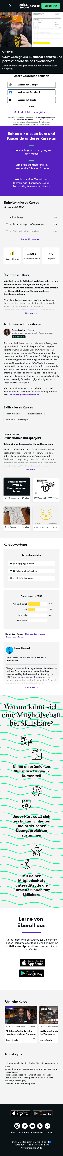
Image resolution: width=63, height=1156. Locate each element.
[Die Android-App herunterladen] (42, 1113)
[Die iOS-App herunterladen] (20, 1113)
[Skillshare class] (21, 1015)
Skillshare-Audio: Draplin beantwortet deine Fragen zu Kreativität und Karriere (21, 1034)
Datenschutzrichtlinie (25, 120)
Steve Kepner (10, 527)
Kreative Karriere (13, 414)
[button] (5, 6)
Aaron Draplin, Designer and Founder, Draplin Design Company (29, 67)
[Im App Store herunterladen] (31, 963)
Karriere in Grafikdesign (17, 419)
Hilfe (28, 1132)
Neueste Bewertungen (14, 637)
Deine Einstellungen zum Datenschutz (29, 1142)
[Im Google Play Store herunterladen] (31, 973)
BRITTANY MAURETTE (43, 498)
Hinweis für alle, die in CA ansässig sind (31, 1145)
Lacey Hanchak (22, 648)
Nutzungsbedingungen (46, 118)
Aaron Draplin (23, 330)
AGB (50, 1132)
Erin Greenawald (12, 498)
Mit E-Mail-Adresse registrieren (31, 112)
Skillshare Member (42, 527)
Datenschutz (39, 1132)
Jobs (21, 1132)
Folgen (31, 330)
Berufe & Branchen (36, 414)
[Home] (24, 5)
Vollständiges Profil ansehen (24, 394)
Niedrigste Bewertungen (35, 634)
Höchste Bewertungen (14, 634)
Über (13, 1132)
